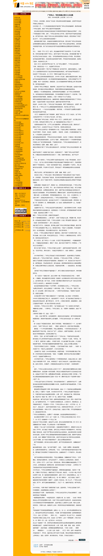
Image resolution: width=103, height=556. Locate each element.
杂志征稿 (17, 57)
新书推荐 (17, 47)
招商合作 (17, 81)
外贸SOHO (18, 161)
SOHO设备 (18, 28)
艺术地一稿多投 (43, 546)
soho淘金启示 (18, 185)
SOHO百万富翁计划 (20, 163)
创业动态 (17, 95)
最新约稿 (17, 24)
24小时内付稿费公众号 (21, 105)
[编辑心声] (61, 11)
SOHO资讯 (18, 55)
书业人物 (17, 113)
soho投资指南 (18, 182)
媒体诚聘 (17, 50)
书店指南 (17, 72)
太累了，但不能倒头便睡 (46, 545)
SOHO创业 (18, 36)
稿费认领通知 (19, 175)
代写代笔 (17, 88)
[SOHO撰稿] (49, 11)
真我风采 (17, 65)
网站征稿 (17, 60)
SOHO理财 (18, 122)
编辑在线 (17, 48)
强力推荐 (17, 45)
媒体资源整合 (19, 84)
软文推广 (17, 89)
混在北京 (17, 64)
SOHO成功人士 (19, 132)
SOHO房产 (18, 127)
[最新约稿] (56, 11)
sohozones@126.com (20, 200)
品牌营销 (17, 83)
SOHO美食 (18, 137)
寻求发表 (17, 144)
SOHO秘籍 (18, 21)
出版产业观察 (19, 112)
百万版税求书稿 (19, 158)
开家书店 (17, 43)
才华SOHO (18, 29)
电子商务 (17, 67)
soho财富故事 (18, 96)
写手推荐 (17, 53)
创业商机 (17, 156)
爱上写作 (17, 165)
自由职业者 (18, 101)
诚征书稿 (17, 38)
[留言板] (78, 11)
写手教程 (17, 62)
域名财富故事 (19, 100)
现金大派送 (18, 173)
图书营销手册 (19, 108)
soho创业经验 (18, 76)
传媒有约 (17, 52)
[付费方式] (67, 11)
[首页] (24, 11)
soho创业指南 (18, 98)
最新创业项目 (19, 86)
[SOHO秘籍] (42, 11)
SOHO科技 (18, 141)
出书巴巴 (17, 153)
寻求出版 (17, 35)
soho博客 (17, 177)
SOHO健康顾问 (19, 124)
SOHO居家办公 (19, 131)
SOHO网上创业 (19, 125)
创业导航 (17, 71)
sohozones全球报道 (20, 91)
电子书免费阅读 (19, 167)
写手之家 (17, 17)
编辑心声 (17, 26)
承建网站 (17, 40)
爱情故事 (17, 146)
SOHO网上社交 (19, 143)
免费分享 (17, 172)
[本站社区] (73, 11)
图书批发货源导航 (20, 107)
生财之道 (17, 179)
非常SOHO (18, 19)
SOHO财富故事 (19, 134)
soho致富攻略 (18, 184)
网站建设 (17, 74)
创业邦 (17, 170)
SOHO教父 (18, 129)
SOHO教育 (18, 139)
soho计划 (17, 41)
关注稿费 (17, 33)
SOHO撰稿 (18, 22)
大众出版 (17, 110)
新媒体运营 (18, 93)
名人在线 (17, 69)
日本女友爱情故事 (20, 160)
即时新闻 (17, 31)
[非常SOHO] (35, 11)
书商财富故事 (19, 151)
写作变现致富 (19, 155)
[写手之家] (29, 11)
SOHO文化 (18, 136)
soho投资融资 (18, 77)
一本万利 (17, 180)
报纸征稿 (17, 59)
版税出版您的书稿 (20, 79)
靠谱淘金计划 (19, 168)
